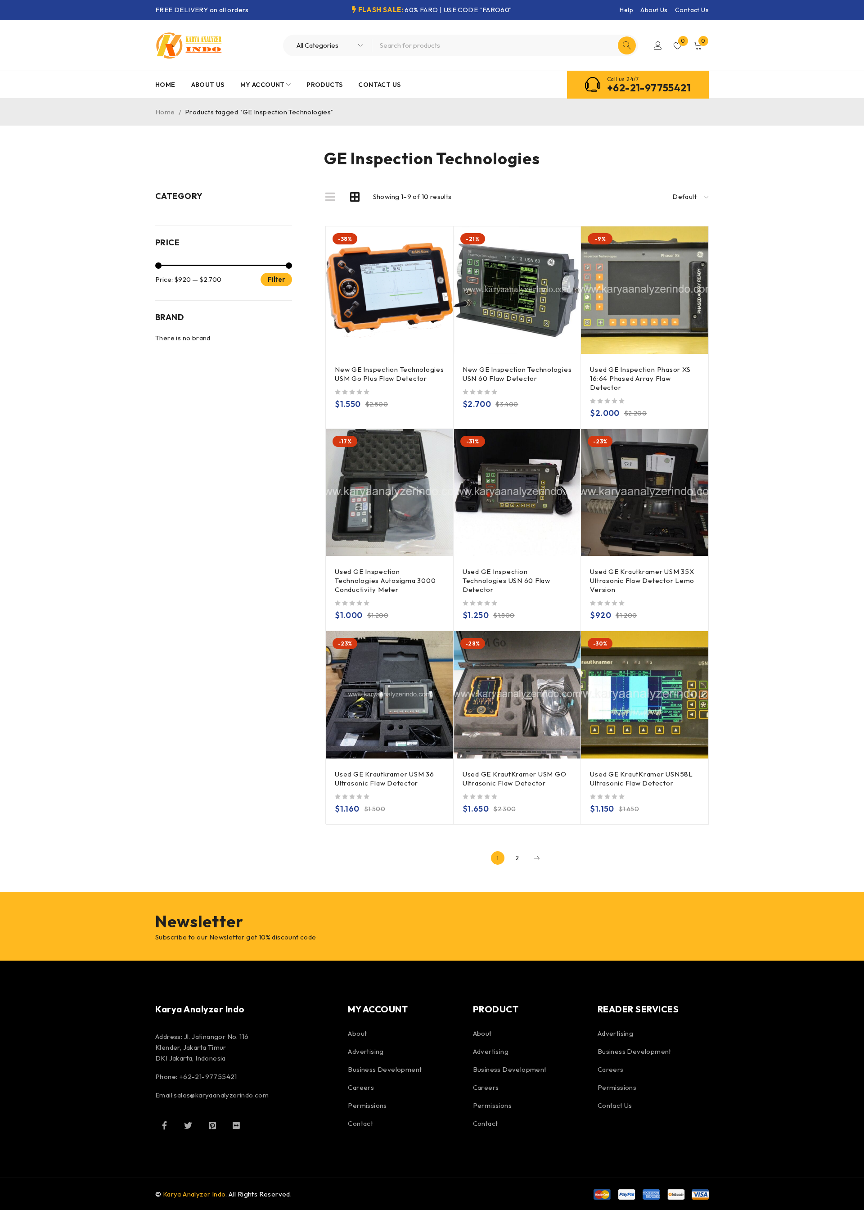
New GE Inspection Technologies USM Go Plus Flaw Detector (389, 374)
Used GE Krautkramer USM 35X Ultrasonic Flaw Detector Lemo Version (642, 580)
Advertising (365, 1051)
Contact (360, 1123)
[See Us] (212, 1125)
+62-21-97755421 (649, 87)
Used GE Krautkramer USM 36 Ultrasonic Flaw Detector (384, 778)
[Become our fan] (164, 1125)
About (357, 1033)
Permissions (367, 1105)
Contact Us (692, 10)
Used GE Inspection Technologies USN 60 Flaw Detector (506, 580)
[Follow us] (188, 1125)
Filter (276, 279)
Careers (361, 1087)
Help (626, 10)
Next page (536, 858)
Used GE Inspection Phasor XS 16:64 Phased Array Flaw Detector (640, 378)
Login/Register (658, 45)
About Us (653, 10)
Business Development (385, 1069)
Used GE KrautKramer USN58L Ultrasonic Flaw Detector (641, 778)
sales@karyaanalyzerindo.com (221, 1095)
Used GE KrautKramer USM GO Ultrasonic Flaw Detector (515, 778)
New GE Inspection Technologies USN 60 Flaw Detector (517, 374)
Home (165, 112)
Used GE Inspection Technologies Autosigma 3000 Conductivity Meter (385, 580)
